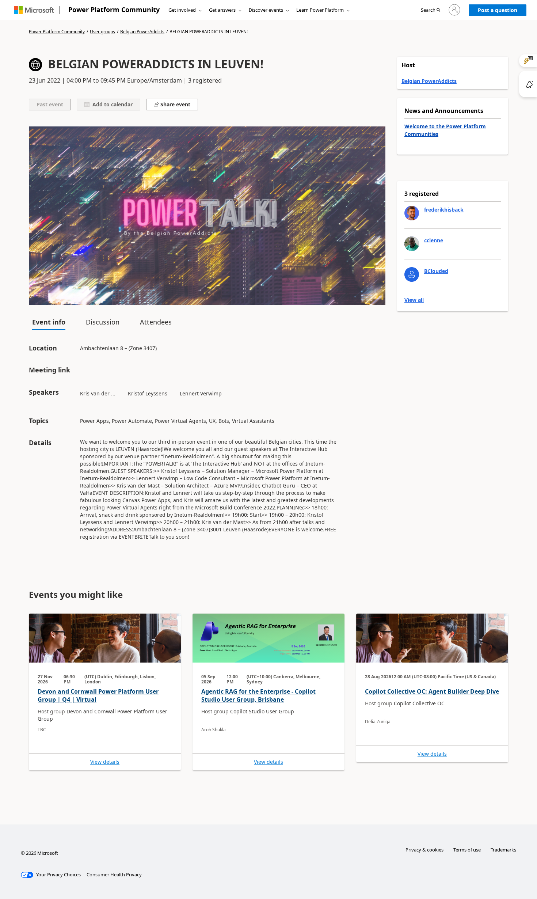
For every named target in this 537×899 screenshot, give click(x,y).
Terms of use (467, 849)
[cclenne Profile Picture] (411, 243)
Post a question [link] (497, 10)
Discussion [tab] (102, 322)
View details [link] (104, 762)
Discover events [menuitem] (266, 10)
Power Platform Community (114, 9)
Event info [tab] (48, 322)
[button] (430, 10)
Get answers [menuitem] (222, 10)
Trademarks (503, 849)
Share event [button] (174, 104)
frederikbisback (444, 209)
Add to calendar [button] (111, 104)
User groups (102, 32)
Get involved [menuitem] (182, 10)
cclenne (433, 240)
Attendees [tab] (156, 322)
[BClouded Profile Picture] (411, 274)
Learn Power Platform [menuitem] (320, 10)
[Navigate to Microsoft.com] (34, 10)
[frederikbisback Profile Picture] (411, 213)
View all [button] (414, 300)
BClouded (436, 271)
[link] (105, 692)
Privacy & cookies (424, 849)
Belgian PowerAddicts (142, 32)
